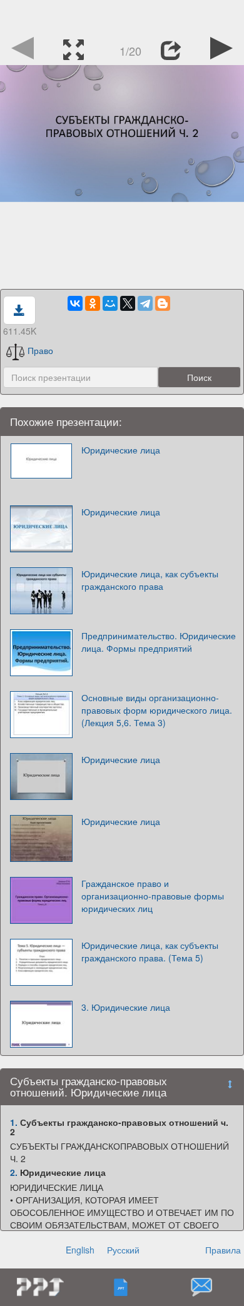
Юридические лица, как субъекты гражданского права (149, 579)
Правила (223, 1249)
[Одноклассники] (92, 303)
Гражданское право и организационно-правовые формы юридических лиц (152, 895)
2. (14, 1172)
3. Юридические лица (125, 1007)
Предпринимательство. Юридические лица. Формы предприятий (158, 641)
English (80, 1249)
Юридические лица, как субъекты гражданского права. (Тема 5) (149, 951)
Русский (123, 1249)
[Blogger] (162, 303)
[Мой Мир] (110, 303)
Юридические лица (120, 449)
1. (14, 1122)
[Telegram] (145, 303)
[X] (127, 303)
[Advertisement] (122, 15)
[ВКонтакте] (75, 303)
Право (40, 350)
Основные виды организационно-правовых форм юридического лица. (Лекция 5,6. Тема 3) (156, 710)
